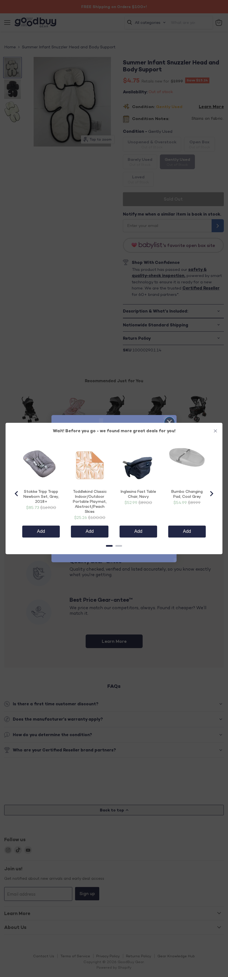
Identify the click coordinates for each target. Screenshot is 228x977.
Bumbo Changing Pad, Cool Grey (187, 494)
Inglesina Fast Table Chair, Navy (138, 494)
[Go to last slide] (16, 493)
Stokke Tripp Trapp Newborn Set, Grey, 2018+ (41, 496)
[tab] (109, 546)
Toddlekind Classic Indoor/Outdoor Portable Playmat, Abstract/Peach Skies (90, 501)
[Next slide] (211, 493)
